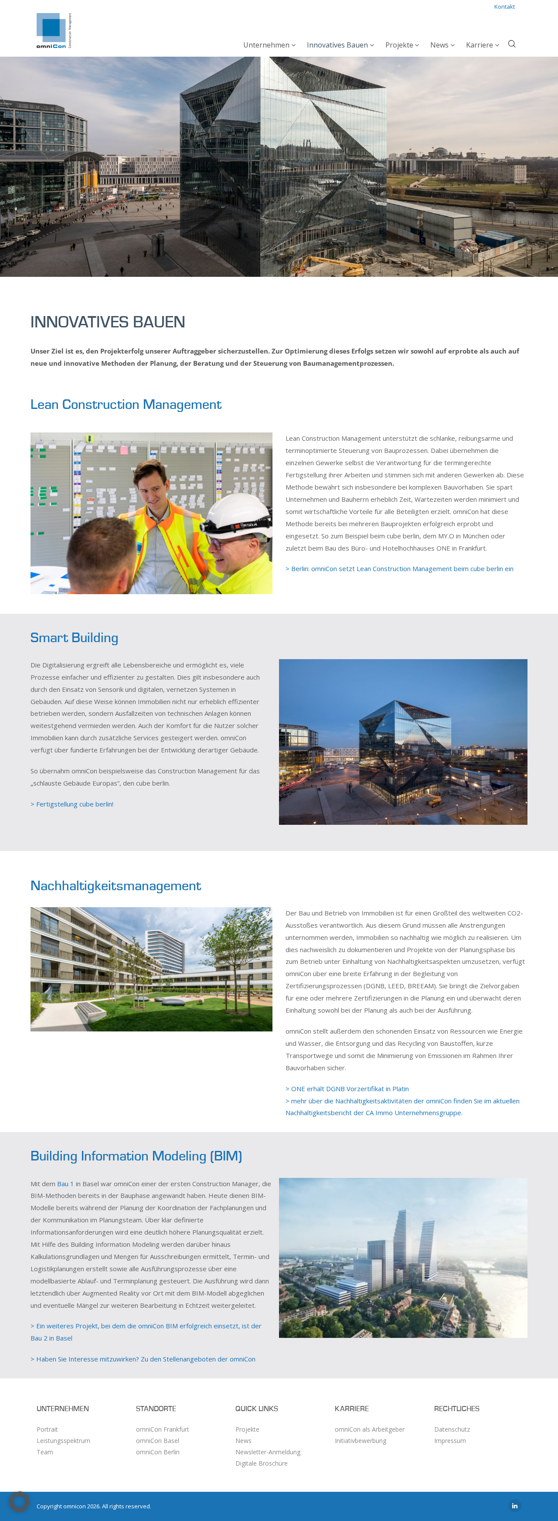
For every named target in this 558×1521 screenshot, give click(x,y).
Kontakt (504, 6)
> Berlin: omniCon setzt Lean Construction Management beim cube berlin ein (400, 568)
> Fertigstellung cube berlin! (72, 804)
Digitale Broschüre (261, 1463)
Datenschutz (452, 1429)
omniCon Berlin (158, 1452)
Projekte (247, 1429)
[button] (19, 1502)
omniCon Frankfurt (162, 1429)
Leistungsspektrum (63, 1440)
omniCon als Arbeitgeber (370, 1429)
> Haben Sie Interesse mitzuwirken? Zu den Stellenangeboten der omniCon (143, 1358)
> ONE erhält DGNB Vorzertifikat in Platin (347, 1088)
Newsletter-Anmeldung (267, 1452)
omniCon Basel (157, 1440)
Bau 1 (65, 1183)
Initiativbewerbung (360, 1440)
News (243, 1440)
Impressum (450, 1440)
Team (45, 1452)
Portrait (47, 1429)
